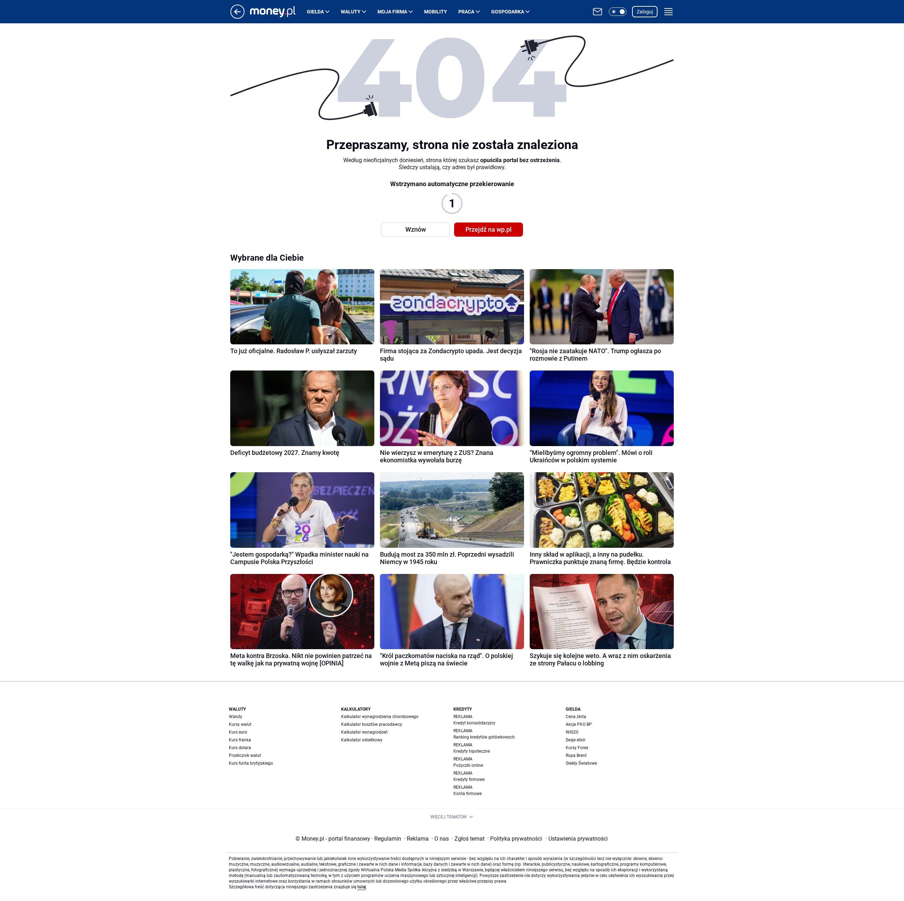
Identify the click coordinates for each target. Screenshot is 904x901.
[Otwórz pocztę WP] (597, 11)
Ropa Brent (576, 755)
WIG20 (572, 732)
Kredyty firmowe (468, 779)
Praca (466, 11)
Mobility (435, 11)
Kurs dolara (240, 747)
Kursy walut (240, 724)
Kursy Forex (577, 747)
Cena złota (576, 716)
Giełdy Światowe (581, 763)
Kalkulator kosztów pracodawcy (371, 724)
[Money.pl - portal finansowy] (278, 11)
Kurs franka (240, 739)
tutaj (361, 886)
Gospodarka (507, 11)
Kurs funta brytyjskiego (251, 763)
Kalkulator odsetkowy (361, 739)
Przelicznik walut (245, 755)
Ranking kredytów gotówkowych (484, 737)
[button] (617, 11)
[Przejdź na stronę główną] (237, 16)
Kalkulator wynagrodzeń (364, 732)
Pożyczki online (468, 765)
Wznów (415, 229)
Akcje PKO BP (579, 724)
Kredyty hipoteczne (471, 751)
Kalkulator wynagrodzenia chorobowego (379, 716)
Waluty (351, 11)
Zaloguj (645, 11)
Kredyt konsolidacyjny (474, 723)
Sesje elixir (575, 739)
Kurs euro (238, 732)
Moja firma (392, 11)
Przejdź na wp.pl (488, 229)
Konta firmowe (467, 793)
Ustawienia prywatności (577, 838)
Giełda (315, 11)
